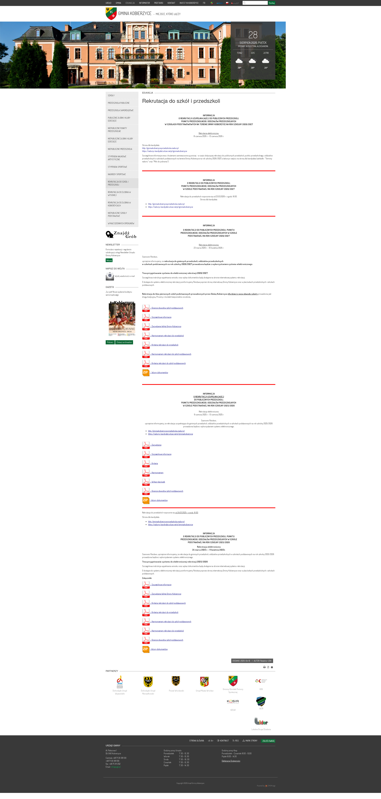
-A (209, 740)
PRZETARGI (158, 3)
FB (204, 3)
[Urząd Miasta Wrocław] (205, 681)
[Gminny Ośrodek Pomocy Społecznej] (233, 681)
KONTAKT (171, 3)
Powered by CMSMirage (266, 786)
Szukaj (272, 3)
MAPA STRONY (251, 740)
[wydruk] (264, 666)
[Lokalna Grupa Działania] (261, 721)
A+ (212, 740)
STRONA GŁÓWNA (196, 740)
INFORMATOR (144, 3)
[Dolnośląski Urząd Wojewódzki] (120, 681)
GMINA (118, 3)
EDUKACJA (130, 3)
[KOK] (261, 681)
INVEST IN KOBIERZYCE (189, 3)
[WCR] (261, 701)
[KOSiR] (233, 702)
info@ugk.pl (116, 767)
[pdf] (268, 666)
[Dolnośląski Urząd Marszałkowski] (148, 681)
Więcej (109, 260)
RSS (237, 740)
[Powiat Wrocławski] (176, 681)
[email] (272, 666)
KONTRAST (224, 740)
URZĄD (108, 3)
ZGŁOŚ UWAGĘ (269, 741)
